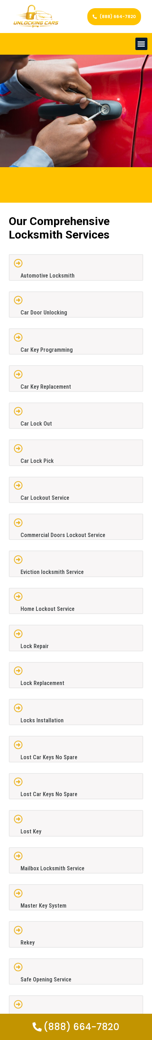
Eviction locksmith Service (52, 572)
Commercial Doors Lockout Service (63, 535)
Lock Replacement (42, 683)
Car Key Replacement (46, 386)
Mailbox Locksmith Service (52, 868)
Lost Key (31, 831)
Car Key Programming (47, 349)
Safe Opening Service (46, 979)
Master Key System (43, 905)
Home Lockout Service (48, 609)
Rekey (28, 942)
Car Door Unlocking (44, 312)
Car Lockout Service (45, 497)
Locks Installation (42, 720)
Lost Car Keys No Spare (49, 757)
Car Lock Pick (37, 461)
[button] (141, 44)
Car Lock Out (36, 423)
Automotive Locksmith (48, 275)
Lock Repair (35, 646)
